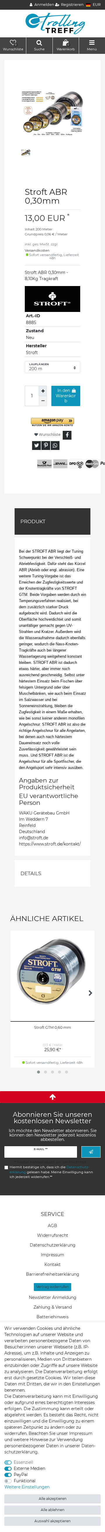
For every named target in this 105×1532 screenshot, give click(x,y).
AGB (52, 1225)
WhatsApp (55, 445)
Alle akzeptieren (52, 1498)
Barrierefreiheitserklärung (52, 1274)
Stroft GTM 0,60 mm (52, 1027)
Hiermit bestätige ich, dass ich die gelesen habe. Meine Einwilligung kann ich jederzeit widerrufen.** (51, 1172)
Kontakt (52, 1264)
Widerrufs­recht (52, 1235)
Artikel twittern (36, 445)
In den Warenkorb (66, 395)
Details (30, 873)
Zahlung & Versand (53, 1307)
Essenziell (23, 1462)
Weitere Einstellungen (27, 1487)
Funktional (25, 1480)
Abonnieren (91, 1152)
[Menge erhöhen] (43, 391)
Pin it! (45, 445)
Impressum (52, 1254)
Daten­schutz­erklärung (53, 1245)
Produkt (33, 521)
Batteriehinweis (52, 1317)
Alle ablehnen (52, 1510)
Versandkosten (37, 250)
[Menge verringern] (43, 401)
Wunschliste (49, 434)
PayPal (21, 1474)
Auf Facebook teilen (67, 435)
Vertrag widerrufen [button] (52, 1287)
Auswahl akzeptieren (52, 1521)
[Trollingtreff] (52, 23)
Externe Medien (29, 1468)
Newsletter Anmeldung (52, 1297)
